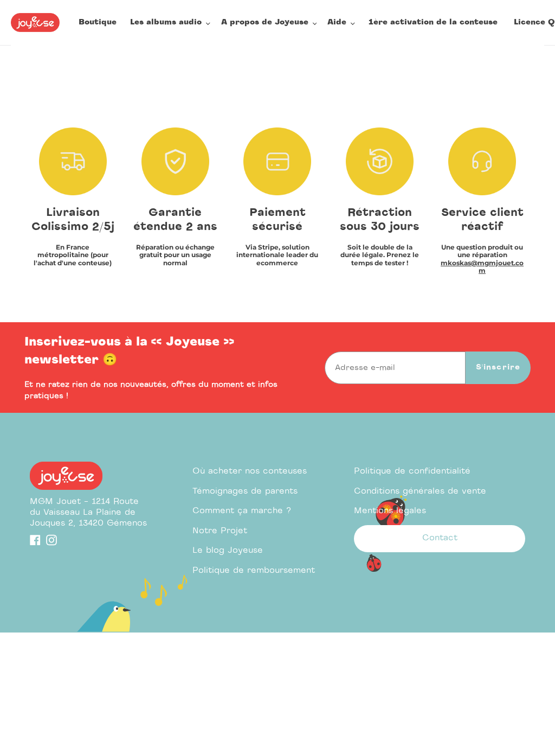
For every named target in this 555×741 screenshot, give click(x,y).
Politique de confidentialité (412, 471)
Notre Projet (219, 531)
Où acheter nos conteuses (249, 471)
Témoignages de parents (245, 491)
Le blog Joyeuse (227, 550)
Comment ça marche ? (241, 511)
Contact (439, 538)
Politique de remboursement (253, 570)
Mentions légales (390, 511)
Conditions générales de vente (420, 491)
